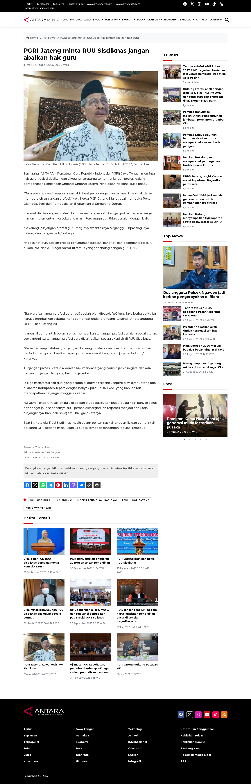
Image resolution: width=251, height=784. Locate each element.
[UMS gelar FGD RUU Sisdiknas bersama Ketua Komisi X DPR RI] (44, 541)
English (133, 755)
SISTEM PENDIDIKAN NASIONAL (97, 500)
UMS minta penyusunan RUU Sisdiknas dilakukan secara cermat (43, 613)
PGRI (125, 500)
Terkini (29, 4)
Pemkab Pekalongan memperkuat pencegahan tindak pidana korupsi (201, 161)
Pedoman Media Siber (196, 755)
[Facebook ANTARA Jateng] (185, 4)
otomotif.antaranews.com (40, 8)
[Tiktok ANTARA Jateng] (214, 4)
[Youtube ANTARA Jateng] (207, 4)
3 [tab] (195, 439)
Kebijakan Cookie (193, 742)
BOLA (140, 19)
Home (34, 37)
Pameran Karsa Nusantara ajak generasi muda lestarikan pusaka (195, 423)
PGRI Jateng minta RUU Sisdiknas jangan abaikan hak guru (99, 37)
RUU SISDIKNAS (40, 500)
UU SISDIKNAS (64, 500)
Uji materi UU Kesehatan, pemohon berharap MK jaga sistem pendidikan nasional (89, 668)
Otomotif (134, 748)
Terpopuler (43, 4)
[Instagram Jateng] (199, 4)
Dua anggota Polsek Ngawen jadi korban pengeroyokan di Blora (194, 294)
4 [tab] (201, 439)
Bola (79, 748)
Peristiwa (49, 37)
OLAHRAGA (153, 19)
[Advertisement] (91, 281)
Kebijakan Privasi (192, 735)
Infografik (135, 761)
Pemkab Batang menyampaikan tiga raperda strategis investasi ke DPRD (202, 218)
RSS (183, 761)
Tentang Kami (75, 4)
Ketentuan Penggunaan (198, 729)
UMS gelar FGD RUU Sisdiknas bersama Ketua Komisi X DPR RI (41, 562)
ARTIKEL (201, 19)
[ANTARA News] (42, 19)
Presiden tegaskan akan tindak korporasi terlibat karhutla (200, 330)
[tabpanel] (195, 415)
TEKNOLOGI (185, 19)
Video (28, 755)
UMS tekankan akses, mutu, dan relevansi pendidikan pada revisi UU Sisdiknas (89, 613)
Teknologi (135, 729)
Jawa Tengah (92, 19)
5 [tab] (206, 439)
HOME (64, 19)
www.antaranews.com (99, 4)
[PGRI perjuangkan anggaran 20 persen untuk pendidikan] (90, 541)
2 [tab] (190, 439)
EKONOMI (127, 19)
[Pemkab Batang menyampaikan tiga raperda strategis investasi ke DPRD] (172, 219)
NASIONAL (76, 19)
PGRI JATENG (140, 500)
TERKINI (171, 55)
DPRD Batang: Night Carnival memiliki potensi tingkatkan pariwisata (203, 180)
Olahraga (82, 755)
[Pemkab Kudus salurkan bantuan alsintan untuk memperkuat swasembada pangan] (172, 140)
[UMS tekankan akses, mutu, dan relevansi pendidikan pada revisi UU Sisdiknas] (90, 592)
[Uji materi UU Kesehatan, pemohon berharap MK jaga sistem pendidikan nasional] (90, 647)
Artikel (133, 735)
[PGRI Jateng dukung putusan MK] (137, 647)
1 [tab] (184, 439)
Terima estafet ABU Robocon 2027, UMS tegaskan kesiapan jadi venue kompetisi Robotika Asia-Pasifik (204, 72)
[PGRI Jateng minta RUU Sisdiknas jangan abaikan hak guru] (195, 267)
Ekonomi (82, 742)
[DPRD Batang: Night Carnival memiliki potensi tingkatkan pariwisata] (172, 181)
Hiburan (81, 761)
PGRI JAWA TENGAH (38, 508)
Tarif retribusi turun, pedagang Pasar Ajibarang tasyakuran (201, 311)
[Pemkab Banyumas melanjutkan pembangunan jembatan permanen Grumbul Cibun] (172, 117)
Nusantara (31, 761)
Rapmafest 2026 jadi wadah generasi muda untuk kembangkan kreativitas (202, 199)
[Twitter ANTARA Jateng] (192, 4)
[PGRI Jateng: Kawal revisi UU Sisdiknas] (44, 647)
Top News (58, 4)
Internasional (137, 742)
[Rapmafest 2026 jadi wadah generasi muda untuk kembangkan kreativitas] (172, 200)
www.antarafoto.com (128, 4)
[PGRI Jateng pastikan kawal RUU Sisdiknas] (137, 541)
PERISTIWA (111, 19)
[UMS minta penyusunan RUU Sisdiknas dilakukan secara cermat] (44, 592)
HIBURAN (169, 19)
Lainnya (215, 19)
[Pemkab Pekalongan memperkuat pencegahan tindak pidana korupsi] (172, 162)
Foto (167, 384)
